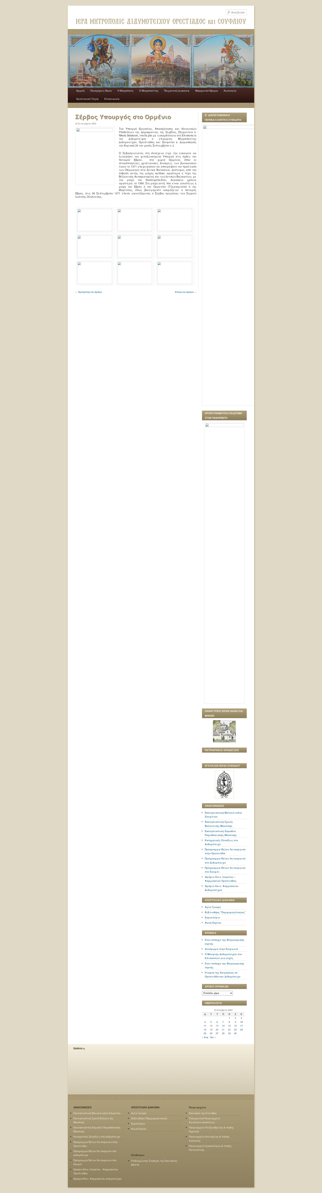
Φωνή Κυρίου (213, 922)
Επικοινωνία (111, 99)
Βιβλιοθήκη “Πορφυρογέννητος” (225, 912)
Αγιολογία (230, 90)
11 (205, 1025)
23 (235, 1029)
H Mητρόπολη (125, 90)
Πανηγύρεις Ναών (101, 90)
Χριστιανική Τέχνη (87, 99)
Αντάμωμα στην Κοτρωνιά (221, 949)
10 (241, 1022)
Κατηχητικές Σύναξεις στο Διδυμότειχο (96, 1136)
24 (241, 1029)
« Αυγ (205, 1037)
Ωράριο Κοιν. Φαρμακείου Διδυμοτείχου (97, 1178)
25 (205, 1033)
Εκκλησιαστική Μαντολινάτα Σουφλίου (96, 1113)
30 (235, 1033)
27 (217, 1033)
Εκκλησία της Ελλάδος (203, 1113)
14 (223, 1025)
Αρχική (80, 90)
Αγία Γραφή (213, 907)
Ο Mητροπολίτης (148, 90)
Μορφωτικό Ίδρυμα (206, 90)
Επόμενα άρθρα (185, 292)
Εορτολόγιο (212, 917)
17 (241, 1025)
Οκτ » (213, 1037)
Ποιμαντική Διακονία (176, 90)
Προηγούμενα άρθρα (88, 292)
